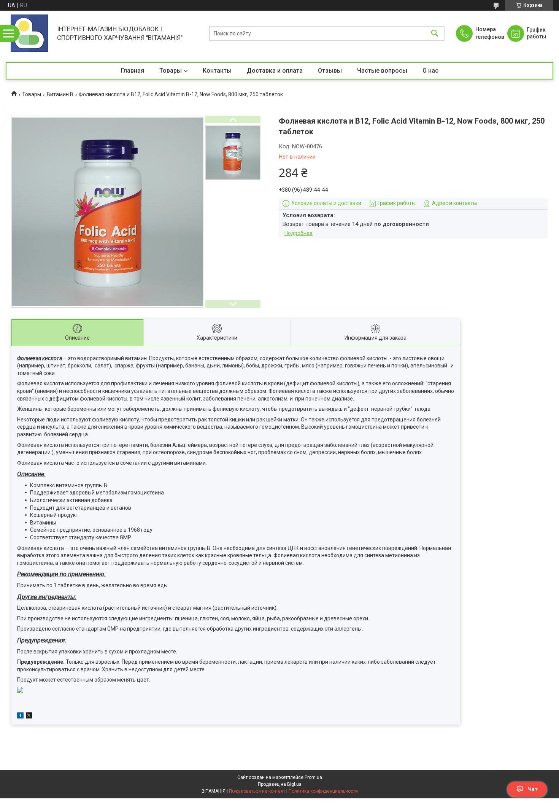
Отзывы (330, 70)
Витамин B (60, 94)
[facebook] (20, 717)
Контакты (217, 70)
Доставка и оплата (275, 70)
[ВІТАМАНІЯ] (29, 33)
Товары (170, 70)
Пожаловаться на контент (257, 791)
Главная (132, 70)
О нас (430, 70)
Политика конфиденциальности (323, 791)
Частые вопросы (382, 70)
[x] (29, 717)
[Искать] (435, 33)
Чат (533, 789)
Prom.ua (313, 777)
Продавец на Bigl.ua (280, 784)
